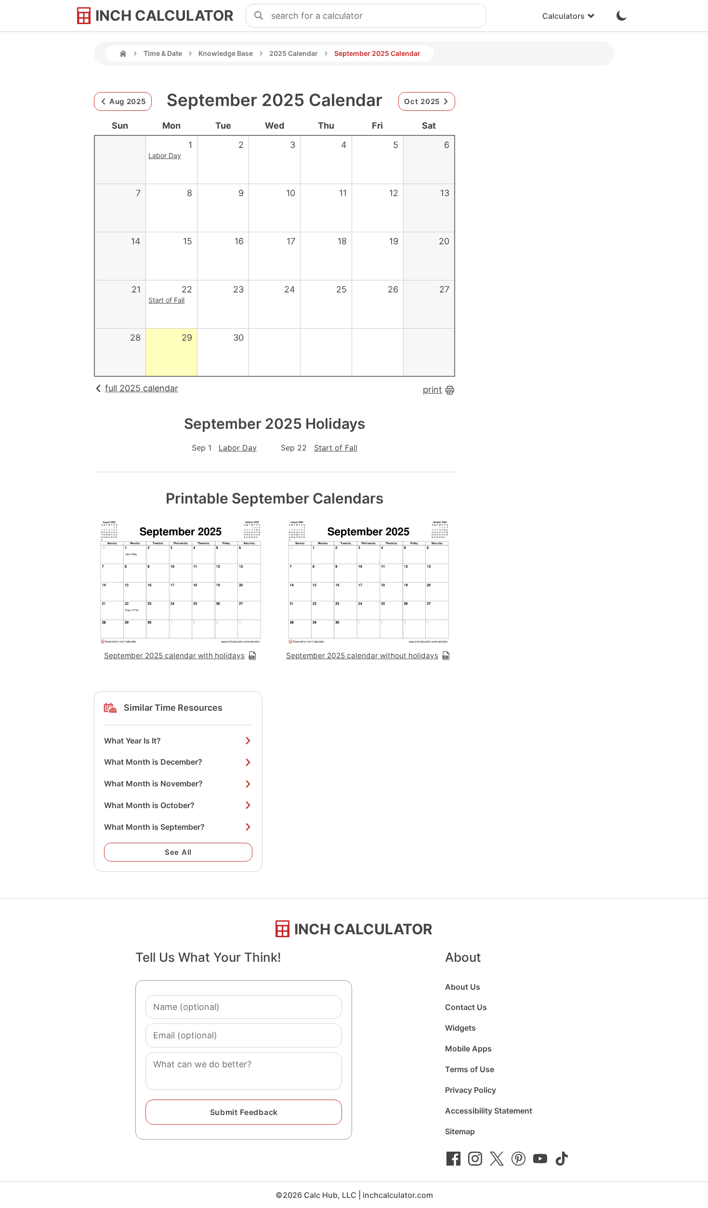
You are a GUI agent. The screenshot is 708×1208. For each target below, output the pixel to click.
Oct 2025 (422, 101)
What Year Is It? (132, 740)
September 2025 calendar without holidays (362, 655)
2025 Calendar (293, 53)
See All (178, 852)
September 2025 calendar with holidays (174, 655)
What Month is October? (149, 805)
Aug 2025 (127, 101)
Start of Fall (166, 300)
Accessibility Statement (488, 1110)
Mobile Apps (468, 1048)
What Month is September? (154, 827)
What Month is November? (153, 783)
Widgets (460, 1028)
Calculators (563, 16)
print (432, 390)
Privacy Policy (470, 1090)
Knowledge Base (225, 53)
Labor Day (164, 155)
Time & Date (163, 53)
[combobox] (378, 15)
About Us (462, 987)
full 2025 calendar (141, 388)
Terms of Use (469, 1069)
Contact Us (466, 1007)
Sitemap (460, 1131)
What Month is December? (153, 762)
